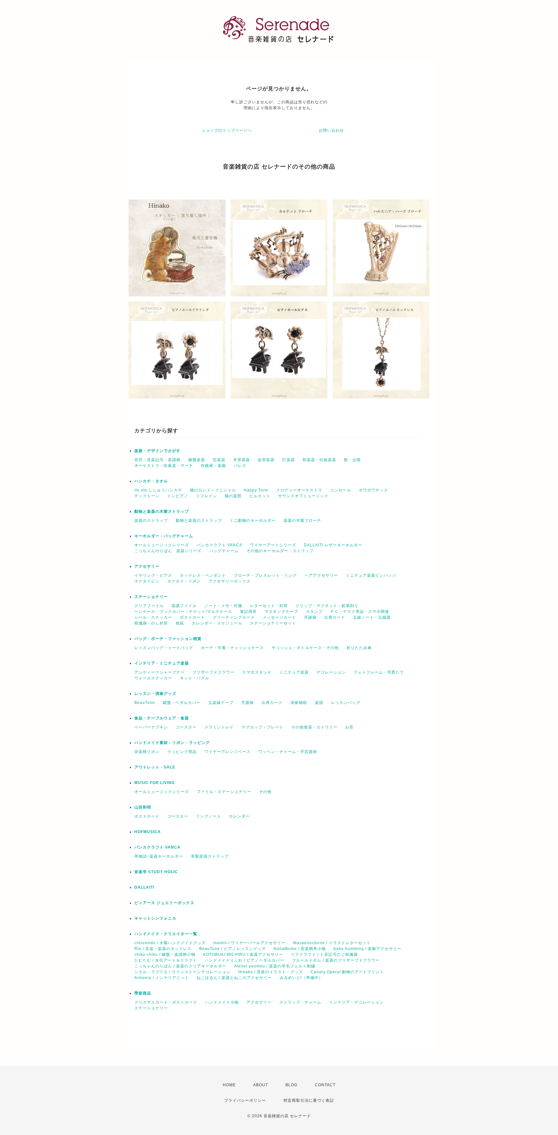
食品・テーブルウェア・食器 (161, 718)
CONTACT (325, 1085)
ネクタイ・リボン (184, 581)
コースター (186, 727)
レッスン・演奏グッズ (155, 693)
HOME (229, 1085)
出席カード (334, 617)
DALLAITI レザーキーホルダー (333, 545)
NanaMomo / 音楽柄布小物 (300, 948)
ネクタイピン (147, 581)
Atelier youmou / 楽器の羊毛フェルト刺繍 (274, 966)
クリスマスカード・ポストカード (165, 1002)
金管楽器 (266, 460)
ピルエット (259, 496)
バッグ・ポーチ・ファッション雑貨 (168, 638)
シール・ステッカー (153, 617)
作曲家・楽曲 (213, 465)
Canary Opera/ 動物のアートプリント (347, 972)
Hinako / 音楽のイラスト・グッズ (270, 972)
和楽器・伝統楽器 (319, 460)
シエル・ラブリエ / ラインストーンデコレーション (182, 972)
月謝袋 (310, 617)
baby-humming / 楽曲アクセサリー (367, 948)
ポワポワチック (373, 490)
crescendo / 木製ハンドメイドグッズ (170, 943)
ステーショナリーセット (273, 623)
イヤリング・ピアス (153, 575)
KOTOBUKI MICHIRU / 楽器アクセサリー (243, 954)
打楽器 (288, 460)
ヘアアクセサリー (321, 575)
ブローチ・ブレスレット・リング (265, 575)
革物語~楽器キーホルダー (158, 856)
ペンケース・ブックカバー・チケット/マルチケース (183, 611)
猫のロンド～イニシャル (213, 490)
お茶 (349, 727)
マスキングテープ (281, 611)
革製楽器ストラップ (210, 856)
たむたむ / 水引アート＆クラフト (165, 960)
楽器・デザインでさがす (157, 451)
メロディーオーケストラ (299, 490)
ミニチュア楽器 (294, 672)
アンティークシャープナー (159, 672)
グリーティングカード (234, 617)
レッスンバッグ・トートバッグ (163, 647)
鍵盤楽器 (196, 460)
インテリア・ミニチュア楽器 (161, 663)
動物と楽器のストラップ (199, 520)
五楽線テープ (220, 702)
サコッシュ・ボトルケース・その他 (305, 647)
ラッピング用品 (182, 751)
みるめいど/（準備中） (301, 977)
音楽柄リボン (147, 751)
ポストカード (192, 617)
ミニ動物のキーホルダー (253, 520)
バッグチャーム (224, 551)
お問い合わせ (331, 130)
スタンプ (314, 611)
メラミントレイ (219, 727)
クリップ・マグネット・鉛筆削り (326, 606)
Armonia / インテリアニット (161, 977)
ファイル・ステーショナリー (224, 791)
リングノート (208, 816)
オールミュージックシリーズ (161, 545)
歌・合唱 (352, 460)
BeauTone (144, 702)
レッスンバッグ (345, 702)
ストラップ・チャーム (300, 1002)
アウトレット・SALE (154, 767)
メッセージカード (279, 617)
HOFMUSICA (147, 832)
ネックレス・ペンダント (203, 575)
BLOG (291, 1085)
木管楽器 (241, 460)
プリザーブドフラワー (213, 672)
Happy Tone (256, 490)
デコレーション (331, 672)
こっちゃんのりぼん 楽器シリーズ (168, 551)
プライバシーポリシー (245, 1100)
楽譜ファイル (184, 606)
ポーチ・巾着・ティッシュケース (232, 647)
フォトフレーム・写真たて (379, 672)
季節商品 (142, 993)
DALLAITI (144, 887)
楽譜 (319, 702)
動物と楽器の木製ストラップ (161, 511)
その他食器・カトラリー (314, 727)
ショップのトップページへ (227, 130)
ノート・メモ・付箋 (223, 606)
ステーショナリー (151, 596)
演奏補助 (298, 702)
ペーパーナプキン (151, 727)
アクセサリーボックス (230, 581)
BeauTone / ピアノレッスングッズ (232, 948)
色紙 (180, 623)
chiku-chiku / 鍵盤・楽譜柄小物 (164, 954)
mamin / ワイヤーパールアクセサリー (249, 943)
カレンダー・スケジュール (217, 623)
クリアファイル (149, 606)
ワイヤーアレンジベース (227, 751)
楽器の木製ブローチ (302, 520)
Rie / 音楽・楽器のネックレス (162, 948)
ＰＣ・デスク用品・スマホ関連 (359, 611)
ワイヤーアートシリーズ (273, 545)
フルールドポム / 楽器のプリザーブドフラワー (336, 960)
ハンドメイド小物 (222, 1002)
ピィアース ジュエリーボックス (164, 903)
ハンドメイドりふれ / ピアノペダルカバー (244, 960)
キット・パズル (194, 678)
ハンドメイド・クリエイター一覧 (165, 934)
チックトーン (147, 496)
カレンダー (239, 816)
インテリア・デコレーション (356, 1002)
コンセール (340, 490)
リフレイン (206, 496)
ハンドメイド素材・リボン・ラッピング (172, 742)
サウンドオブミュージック (303, 496)
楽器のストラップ (151, 520)
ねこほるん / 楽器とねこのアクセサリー (234, 977)
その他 (265, 791)
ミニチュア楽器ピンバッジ (371, 575)
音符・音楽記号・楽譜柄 (157, 460)
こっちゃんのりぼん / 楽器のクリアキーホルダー (180, 966)
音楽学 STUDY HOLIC (156, 872)
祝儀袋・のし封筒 (151, 623)
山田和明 (142, 807)
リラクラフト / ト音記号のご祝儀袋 (324, 954)
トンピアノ (177, 496)
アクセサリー (147, 566)
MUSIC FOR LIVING (154, 782)
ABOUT (260, 1085)
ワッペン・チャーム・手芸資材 (287, 751)
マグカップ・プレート (263, 727)
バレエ (240, 465)
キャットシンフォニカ (155, 918)
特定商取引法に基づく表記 (309, 1100)
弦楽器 (219, 460)
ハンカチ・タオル (151, 481)
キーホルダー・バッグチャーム (163, 536)
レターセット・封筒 (269, 606)
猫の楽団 (233, 496)
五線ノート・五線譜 (372, 617)
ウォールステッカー (153, 678)
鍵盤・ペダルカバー (182, 702)
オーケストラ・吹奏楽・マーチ (163, 465)
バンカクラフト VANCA (219, 545)
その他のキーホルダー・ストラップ (280, 551)
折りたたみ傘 (359, 647)
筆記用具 (248, 611)
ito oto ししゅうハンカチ (158, 490)
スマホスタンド (257, 672)
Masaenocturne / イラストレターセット (332, 943)
